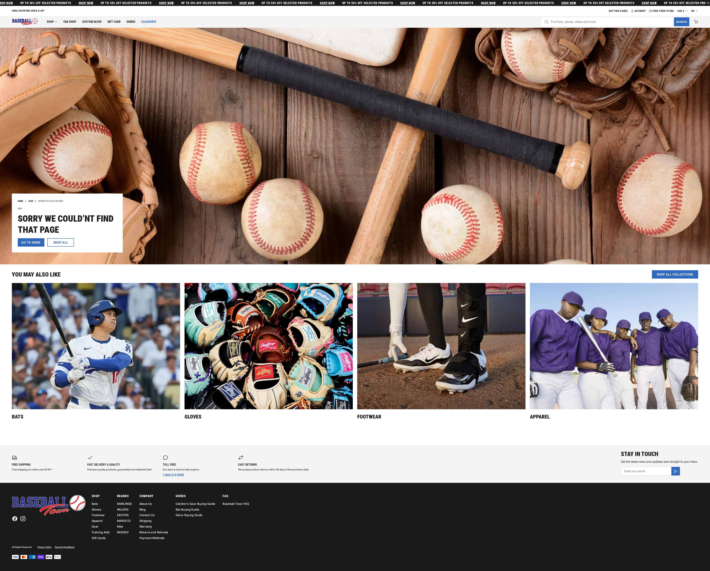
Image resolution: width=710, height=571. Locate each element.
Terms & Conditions (64, 547)
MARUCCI (124, 521)
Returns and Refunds (153, 532)
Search (681, 21)
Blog (142, 509)
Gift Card (114, 21)
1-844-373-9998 (173, 475)
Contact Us (147, 515)
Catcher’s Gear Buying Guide (195, 504)
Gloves (193, 417)
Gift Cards (99, 538)
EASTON (123, 515)
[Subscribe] (675, 471)
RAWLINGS (124, 504)
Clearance (148, 21)
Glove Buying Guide (189, 515)
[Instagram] (23, 519)
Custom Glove (92, 21)
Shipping (145, 521)
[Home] (25, 22)
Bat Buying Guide (187, 509)
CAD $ (680, 11)
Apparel (540, 417)
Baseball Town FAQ (236, 504)
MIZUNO (123, 532)
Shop (50, 21)
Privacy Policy (45, 547)
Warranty (145, 526)
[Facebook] (15, 519)
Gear (95, 526)
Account (640, 10)
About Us (145, 504)
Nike (120, 526)
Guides (130, 21)
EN (692, 11)
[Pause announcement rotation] (708, 3)
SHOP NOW (31, 3)
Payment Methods (152, 538)
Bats (17, 417)
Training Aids (101, 532)
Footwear (369, 417)
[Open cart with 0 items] (696, 22)
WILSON (122, 509)
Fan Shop (69, 21)
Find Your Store (663, 10)
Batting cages (618, 10)
